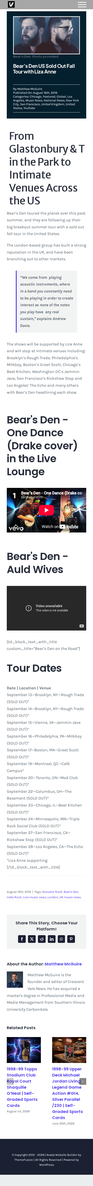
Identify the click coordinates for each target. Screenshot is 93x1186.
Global (61, 96)
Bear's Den (71, 892)
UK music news (70, 897)
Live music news (34, 897)
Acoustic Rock (52, 892)
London (52, 897)
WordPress (46, 1164)
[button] (10, 1081)
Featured (49, 96)
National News (54, 100)
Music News (34, 100)
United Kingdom (52, 104)
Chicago (36, 96)
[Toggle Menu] (82, 4)
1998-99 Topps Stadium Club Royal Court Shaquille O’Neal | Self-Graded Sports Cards (22, 1087)
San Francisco (30, 104)
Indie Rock (14, 897)
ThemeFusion (23, 1159)
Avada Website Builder (61, 1154)
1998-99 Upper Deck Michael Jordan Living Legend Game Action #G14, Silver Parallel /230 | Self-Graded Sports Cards (67, 1093)
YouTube (29, 108)
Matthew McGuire (29, 89)
